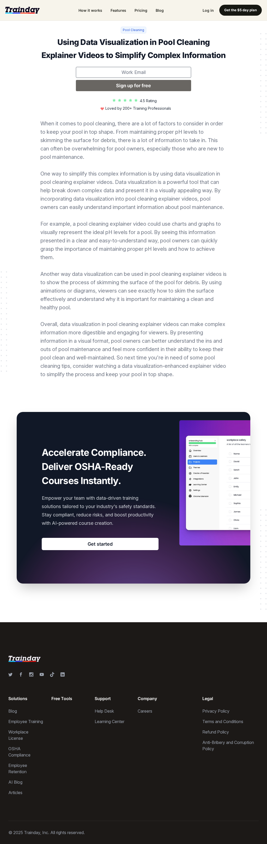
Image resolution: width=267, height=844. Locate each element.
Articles (15, 792)
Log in (208, 10)
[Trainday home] (22, 10)
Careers (145, 711)
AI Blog (15, 782)
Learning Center (109, 721)
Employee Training (25, 721)
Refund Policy (215, 732)
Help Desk (104, 711)
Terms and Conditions (222, 721)
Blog (160, 10)
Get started (100, 544)
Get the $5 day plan (240, 10)
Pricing (141, 10)
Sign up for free (133, 85)
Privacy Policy (215, 711)
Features (118, 10)
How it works (90, 10)
